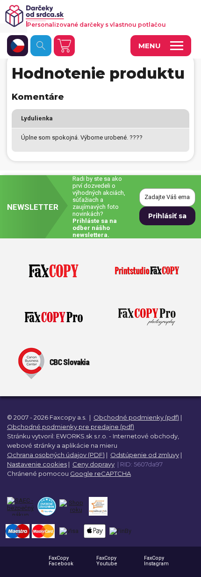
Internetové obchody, (146, 436)
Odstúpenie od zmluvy (144, 455)
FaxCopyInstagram (156, 561)
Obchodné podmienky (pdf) (136, 417)
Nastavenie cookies (37, 464)
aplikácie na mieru (89, 445)
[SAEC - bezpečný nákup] (20, 506)
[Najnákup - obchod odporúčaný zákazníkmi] (98, 506)
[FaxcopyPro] (54, 317)
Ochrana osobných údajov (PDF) (56, 455)
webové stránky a (33, 445)
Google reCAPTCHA (100, 473)
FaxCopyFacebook (61, 561)
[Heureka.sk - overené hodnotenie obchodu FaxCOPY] (46, 506)
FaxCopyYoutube (106, 561)
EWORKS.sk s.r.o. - (83, 436)
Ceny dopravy (93, 464)
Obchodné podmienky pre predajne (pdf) (70, 426)
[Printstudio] (147, 271)
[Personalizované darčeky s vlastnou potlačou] (95, 16)
